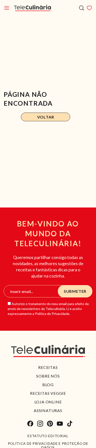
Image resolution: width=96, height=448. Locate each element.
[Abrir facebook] (30, 424)
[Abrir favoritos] (89, 8)
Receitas (48, 367)
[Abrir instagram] (40, 424)
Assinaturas (48, 410)
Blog (48, 384)
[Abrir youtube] (60, 424)
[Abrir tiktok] (70, 424)
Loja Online (48, 401)
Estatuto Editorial (48, 436)
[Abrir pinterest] (50, 424)
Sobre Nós (48, 376)
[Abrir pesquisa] (81, 8)
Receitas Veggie (48, 393)
